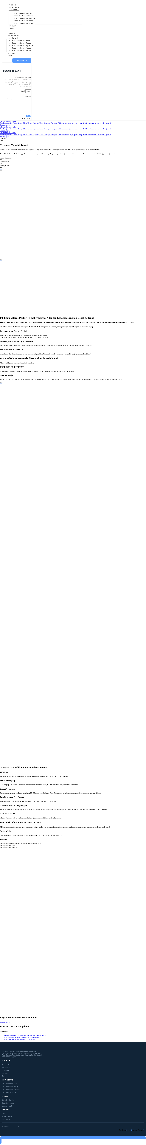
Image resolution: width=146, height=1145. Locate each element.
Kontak (11, 28)
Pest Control (14, 10)
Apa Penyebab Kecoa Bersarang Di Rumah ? (19, 1039)
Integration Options (25, 86)
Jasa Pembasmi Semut (24, 23)
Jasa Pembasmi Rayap (23, 16)
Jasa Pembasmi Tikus (23, 13)
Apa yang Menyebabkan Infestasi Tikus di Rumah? (21, 1037)
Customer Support (23, 84)
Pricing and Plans (19, 82)
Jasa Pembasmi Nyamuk (24, 18)
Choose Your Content (23, 77)
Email (23, 91)
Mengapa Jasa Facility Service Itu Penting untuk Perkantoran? (25, 1035)
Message (28, 96)
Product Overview (13, 80)
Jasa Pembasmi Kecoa (23, 21)
